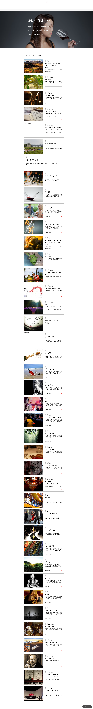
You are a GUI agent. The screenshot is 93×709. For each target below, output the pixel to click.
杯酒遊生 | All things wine (42, 55)
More (50, 55)
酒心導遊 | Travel (32, 55)
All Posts (25, 55)
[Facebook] (79, 9)
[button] (62, 55)
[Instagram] (81, 9)
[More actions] (62, 60)
